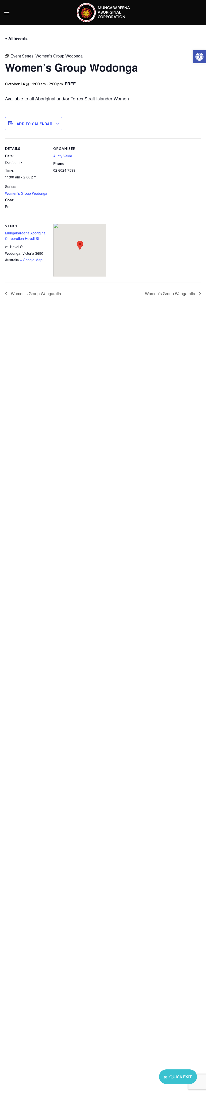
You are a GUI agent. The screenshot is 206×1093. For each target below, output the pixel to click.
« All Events (16, 38)
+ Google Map (31, 259)
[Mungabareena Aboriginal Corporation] (103, 12)
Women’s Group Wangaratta (35, 293)
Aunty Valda (62, 155)
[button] (199, 56)
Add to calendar (34, 123)
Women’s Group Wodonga (26, 193)
